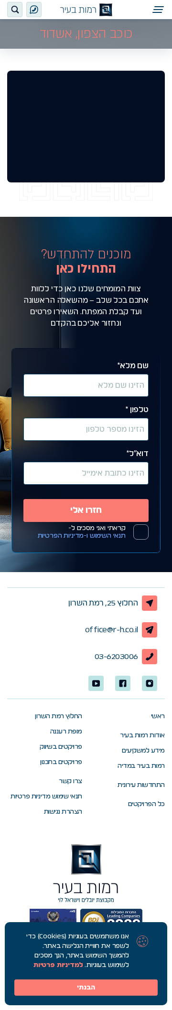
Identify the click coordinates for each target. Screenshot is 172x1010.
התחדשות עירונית (141, 785)
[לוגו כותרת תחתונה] (86, 873)
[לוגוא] (86, 10)
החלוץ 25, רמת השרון (103, 603)
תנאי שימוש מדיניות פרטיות (46, 796)
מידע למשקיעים (143, 750)
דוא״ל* (137, 453)
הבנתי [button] (86, 987)
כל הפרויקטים (146, 804)
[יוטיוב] (96, 683)
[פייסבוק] (122, 683)
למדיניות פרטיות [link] (58, 965)
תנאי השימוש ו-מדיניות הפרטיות (82, 535)
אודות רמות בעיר (142, 735)
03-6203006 (116, 656)
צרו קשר (70, 781)
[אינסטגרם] (149, 683)
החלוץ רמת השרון (58, 716)
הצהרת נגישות (63, 811)
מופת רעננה (66, 731)
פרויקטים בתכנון (61, 762)
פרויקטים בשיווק (61, 747)
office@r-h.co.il (111, 630)
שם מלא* (133, 366)
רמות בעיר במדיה (141, 766)
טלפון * (137, 410)
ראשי (158, 716)
